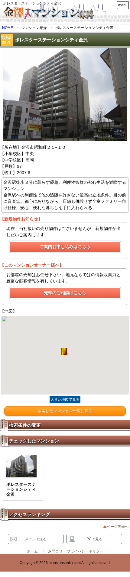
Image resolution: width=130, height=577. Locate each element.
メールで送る (36, 539)
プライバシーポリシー (85, 551)
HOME (7, 28)
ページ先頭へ (117, 526)
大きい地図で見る (65, 399)
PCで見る (94, 539)
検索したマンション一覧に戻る (65, 411)
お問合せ (55, 551)
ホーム (32, 551)
